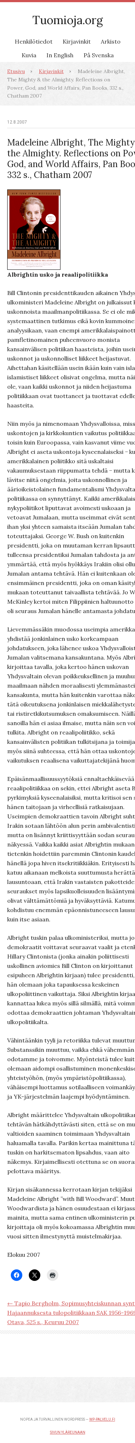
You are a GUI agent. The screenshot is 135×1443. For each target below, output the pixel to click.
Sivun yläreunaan (67, 1432)
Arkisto (111, 41)
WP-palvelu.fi (102, 1419)
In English (59, 55)
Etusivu (16, 71)
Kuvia (29, 55)
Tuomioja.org (67, 20)
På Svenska (99, 55)
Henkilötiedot (34, 41)
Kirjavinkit (77, 41)
